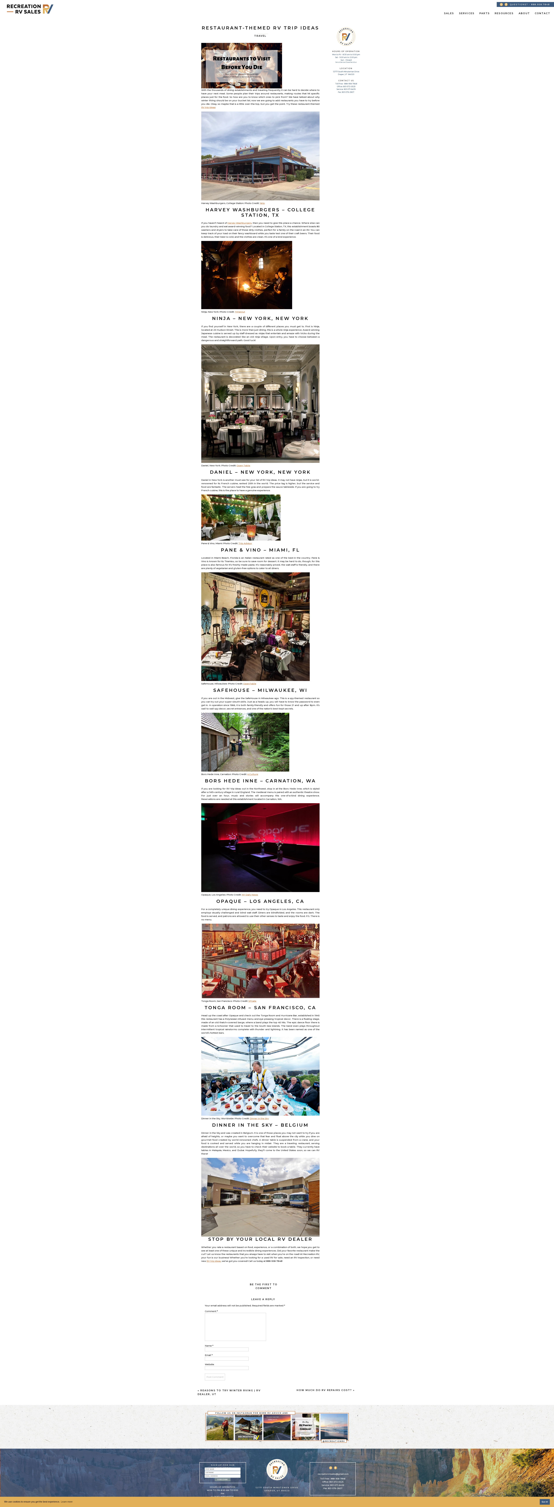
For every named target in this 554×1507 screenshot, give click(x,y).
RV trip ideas (208, 107)
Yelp (262, 203)
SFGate (252, 1001)
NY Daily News (250, 894)
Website (209, 1364)
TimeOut (240, 311)
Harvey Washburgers (239, 223)
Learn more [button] (67, 1501)
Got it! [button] (545, 1502)
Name (209, 1345)
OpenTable (249, 683)
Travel (260, 36)
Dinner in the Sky (259, 1118)
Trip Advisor (245, 543)
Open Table (243, 465)
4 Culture (252, 774)
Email (209, 1355)
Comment (211, 1311)
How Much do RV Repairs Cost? (324, 1390)
